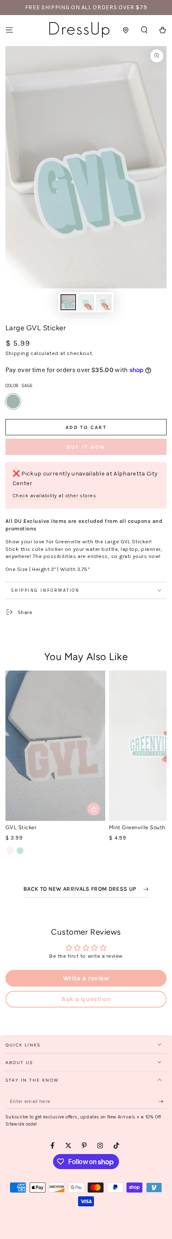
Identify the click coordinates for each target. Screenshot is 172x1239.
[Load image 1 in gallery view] (68, 302)
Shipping (17, 353)
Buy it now (86, 447)
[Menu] (9, 30)
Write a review (86, 978)
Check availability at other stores (54, 496)
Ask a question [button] (85, 999)
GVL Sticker (21, 827)
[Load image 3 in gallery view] (103, 302)
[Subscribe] (163, 1101)
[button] (144, 30)
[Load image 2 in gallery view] (86, 302)
